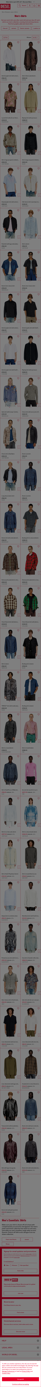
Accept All (20, 1379)
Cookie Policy (6, 1373)
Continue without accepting (20, 1384)
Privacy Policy (26, 1371)
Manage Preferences (8, 1371)
